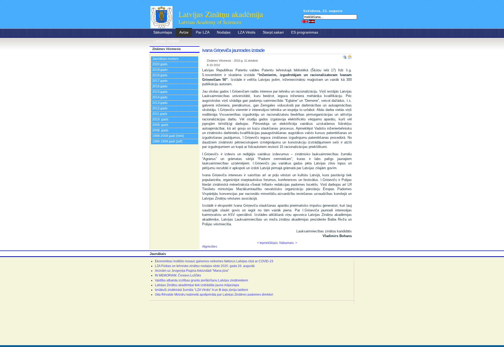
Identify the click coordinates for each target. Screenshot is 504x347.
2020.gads (159, 64)
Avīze (183, 32)
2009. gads (160, 125)
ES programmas (304, 32)
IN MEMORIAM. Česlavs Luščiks (178, 275)
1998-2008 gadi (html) (168, 136)
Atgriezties (209, 246)
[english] (305, 21)
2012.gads (159, 108)
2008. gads (160, 130)
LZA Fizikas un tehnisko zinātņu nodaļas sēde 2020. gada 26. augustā (205, 266)
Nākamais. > (288, 243)
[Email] (350, 56)
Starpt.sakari (273, 32)
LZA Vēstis (246, 32)
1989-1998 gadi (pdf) (167, 141)
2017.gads (159, 81)
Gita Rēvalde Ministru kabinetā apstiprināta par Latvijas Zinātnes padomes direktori (214, 294)
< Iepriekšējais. (268, 243)
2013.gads (159, 103)
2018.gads (159, 75)
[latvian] (312, 21)
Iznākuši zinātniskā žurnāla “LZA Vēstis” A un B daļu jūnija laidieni (201, 290)
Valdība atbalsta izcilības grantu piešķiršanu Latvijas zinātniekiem (201, 280)
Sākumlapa (162, 32)
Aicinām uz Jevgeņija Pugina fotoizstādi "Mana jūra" (192, 271)
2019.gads (159, 70)
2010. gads (160, 119)
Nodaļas (223, 32)
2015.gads (159, 92)
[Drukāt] (345, 56)
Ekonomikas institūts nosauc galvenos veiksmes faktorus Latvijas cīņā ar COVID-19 (214, 261)
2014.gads (159, 97)
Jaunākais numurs (165, 59)
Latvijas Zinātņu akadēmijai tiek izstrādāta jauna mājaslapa (197, 285)
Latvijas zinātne (166, 41)
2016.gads (159, 86)
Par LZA (202, 32)
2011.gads (159, 114)
